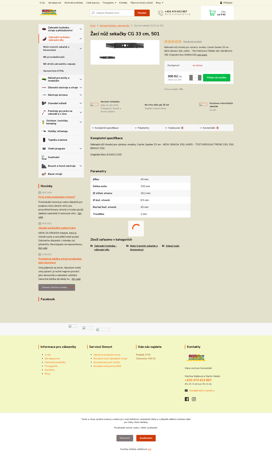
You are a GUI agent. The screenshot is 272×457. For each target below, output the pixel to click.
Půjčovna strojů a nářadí (142, 2)
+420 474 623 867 (176, 11)
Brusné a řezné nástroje (62, 166)
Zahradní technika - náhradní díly (59, 39)
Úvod (92, 25)
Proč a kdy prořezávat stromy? (56, 197)
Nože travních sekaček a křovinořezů (56, 48)
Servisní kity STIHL (53, 70)
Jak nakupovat (54, 2)
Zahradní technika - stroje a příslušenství (60, 29)
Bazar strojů (55, 174)
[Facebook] (188, 400)
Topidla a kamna (57, 140)
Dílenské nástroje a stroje (63, 87)
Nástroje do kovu (58, 95)
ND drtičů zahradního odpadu (59, 63)
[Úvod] (62, 13)
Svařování (53, 157)
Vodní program (56, 148)
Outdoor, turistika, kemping (57, 122)
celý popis (202, 54)
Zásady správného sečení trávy (57, 228)
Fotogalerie (108, 2)
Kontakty (123, 2)
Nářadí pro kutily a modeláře (58, 79)
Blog (158, 2)
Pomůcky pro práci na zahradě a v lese (60, 112)
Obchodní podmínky (73, 2)
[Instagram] (195, 400)
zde (149, 449)
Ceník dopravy (93, 2)
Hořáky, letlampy (58, 131)
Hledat (142, 13)
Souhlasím (146, 438)
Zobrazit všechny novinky (54, 287)
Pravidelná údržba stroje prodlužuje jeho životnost (60, 260)
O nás (42, 2)
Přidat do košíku (217, 77)
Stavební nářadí (57, 103)
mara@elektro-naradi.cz (202, 390)
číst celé (42, 248)
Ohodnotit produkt (192, 41)
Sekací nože (172, 246)
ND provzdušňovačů (53, 57)
